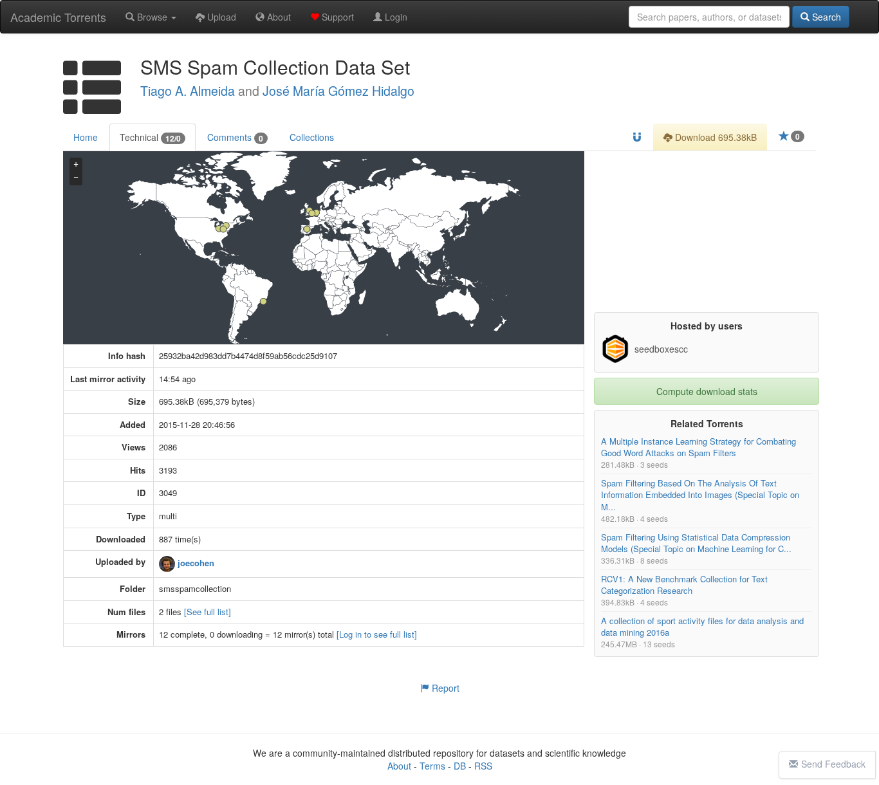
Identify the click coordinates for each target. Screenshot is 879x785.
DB (460, 765)
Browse (152, 16)
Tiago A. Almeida (187, 91)
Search (825, 16)
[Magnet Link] (637, 137)
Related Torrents (707, 423)
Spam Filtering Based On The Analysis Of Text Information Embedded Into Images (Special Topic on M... (700, 495)
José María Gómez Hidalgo (338, 91)
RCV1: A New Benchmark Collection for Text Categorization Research (684, 584)
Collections (312, 137)
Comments (235, 137)
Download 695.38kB (714, 137)
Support (336, 16)
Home (85, 137)
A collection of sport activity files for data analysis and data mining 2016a (702, 626)
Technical (150, 137)
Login (394, 16)
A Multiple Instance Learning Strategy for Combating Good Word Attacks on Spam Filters (698, 447)
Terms (432, 765)
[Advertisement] (706, 231)
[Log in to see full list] (377, 635)
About (277, 16)
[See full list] (207, 611)
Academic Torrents (58, 16)
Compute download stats (706, 391)
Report (444, 687)
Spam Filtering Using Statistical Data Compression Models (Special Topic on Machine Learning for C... (696, 543)
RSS (483, 765)
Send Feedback (833, 763)
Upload (220, 16)
